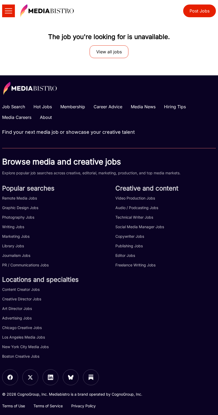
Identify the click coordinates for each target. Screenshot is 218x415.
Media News (143, 106)
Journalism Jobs (16, 255)
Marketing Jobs (16, 236)
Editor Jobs (125, 255)
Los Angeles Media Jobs (23, 337)
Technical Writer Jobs (134, 217)
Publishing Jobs (129, 246)
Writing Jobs (13, 226)
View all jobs (109, 51)
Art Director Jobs (17, 308)
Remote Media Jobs (19, 198)
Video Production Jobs (135, 198)
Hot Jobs (42, 106)
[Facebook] (10, 377)
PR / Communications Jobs (25, 265)
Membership (72, 106)
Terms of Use (13, 406)
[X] (30, 377)
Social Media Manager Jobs (139, 226)
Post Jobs (199, 11)
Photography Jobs (18, 217)
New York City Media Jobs (25, 346)
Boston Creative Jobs (20, 356)
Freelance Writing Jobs (135, 265)
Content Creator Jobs (21, 289)
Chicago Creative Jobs (22, 327)
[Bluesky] (71, 377)
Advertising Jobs (17, 318)
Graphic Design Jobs (20, 207)
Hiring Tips (175, 106)
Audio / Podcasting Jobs (136, 207)
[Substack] (91, 377)
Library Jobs (13, 246)
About (46, 117)
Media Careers (16, 117)
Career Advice (108, 106)
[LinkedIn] (50, 377)
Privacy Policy (83, 406)
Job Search (13, 106)
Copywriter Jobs (129, 236)
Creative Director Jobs (21, 299)
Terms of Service (48, 406)
